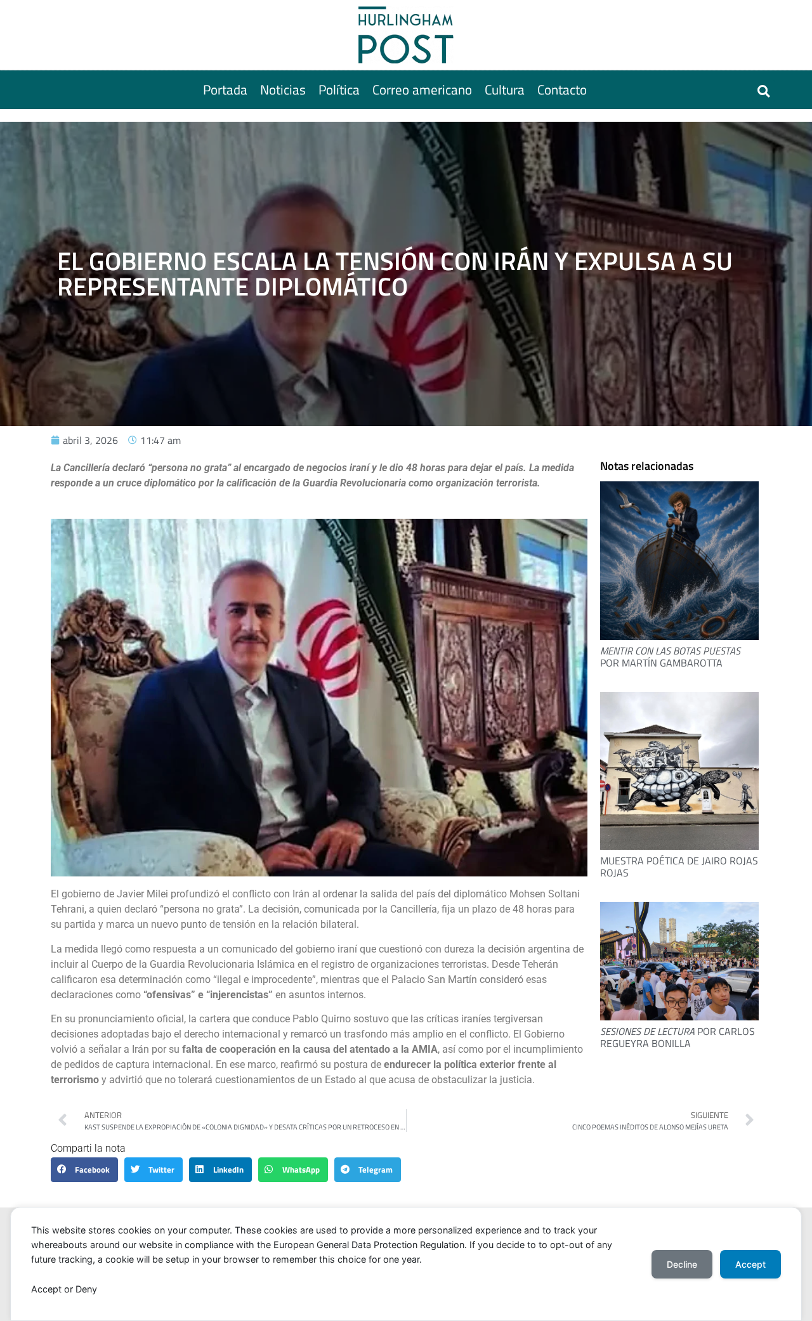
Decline (682, 1264)
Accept (750, 1264)
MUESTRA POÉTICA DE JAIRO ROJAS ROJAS (679, 866)
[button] (763, 91)
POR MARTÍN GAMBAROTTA (670, 656)
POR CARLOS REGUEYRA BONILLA (677, 1037)
